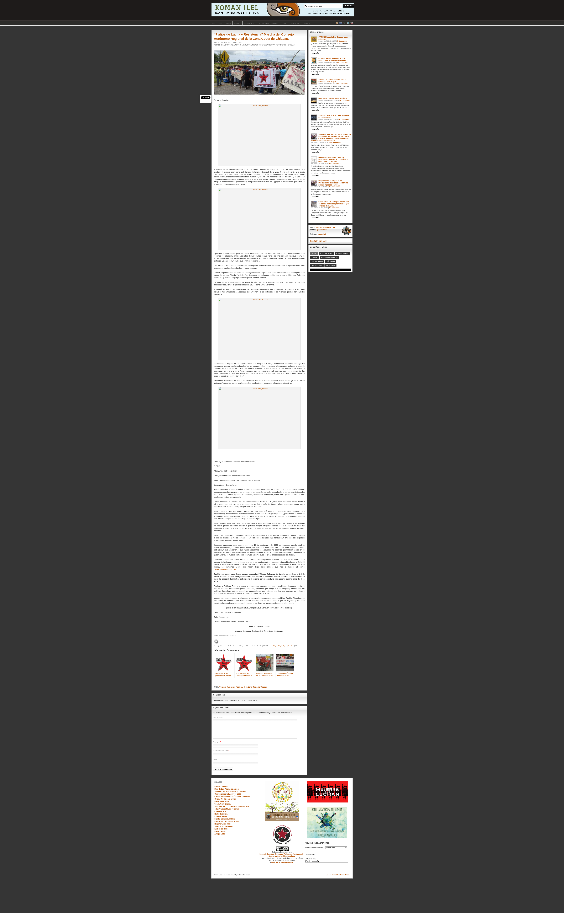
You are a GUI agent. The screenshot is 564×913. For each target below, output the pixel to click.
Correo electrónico (220, 751)
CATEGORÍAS (310, 859)
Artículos (228, 45)
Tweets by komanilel (318, 241)
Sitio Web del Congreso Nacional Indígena (231, 806)
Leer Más (315, 53)
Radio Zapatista (221, 814)
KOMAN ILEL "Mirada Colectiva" (283, 9)
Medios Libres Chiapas (268, 23)
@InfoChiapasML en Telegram (226, 809)
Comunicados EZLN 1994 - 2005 (227, 794)
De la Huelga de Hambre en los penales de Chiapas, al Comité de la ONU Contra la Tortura (333, 159)
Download (291, 646)
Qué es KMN (217, 23)
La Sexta (306, 23)
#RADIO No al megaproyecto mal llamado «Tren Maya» (332, 81)
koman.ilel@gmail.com (325, 227)
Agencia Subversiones (223, 826)
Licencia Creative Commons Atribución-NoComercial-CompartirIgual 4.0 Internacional (282, 855)
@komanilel (322, 230)
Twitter (347, 23)
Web (215, 760)
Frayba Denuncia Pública (224, 819)
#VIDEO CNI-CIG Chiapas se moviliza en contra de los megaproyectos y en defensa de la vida (333, 204)
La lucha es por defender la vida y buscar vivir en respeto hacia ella (332, 59)
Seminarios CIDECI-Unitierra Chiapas (230, 791)
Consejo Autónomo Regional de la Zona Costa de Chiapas (243, 687)
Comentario (218, 717)
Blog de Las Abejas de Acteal (226, 789)
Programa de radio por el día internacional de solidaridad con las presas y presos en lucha (333, 183)
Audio (236, 23)
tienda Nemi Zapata (222, 804)
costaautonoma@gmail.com (225, 569)
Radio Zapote (219, 831)
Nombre (216, 742)
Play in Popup (282, 646)
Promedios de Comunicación (226, 821)
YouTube (351, 23)
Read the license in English (282, 862)
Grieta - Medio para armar (225, 799)
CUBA (284, 23)
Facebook (340, 23)
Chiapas (243, 45)
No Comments (342, 62)
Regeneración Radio (222, 824)
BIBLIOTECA (294, 23)
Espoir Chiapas (220, 816)
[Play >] (216, 641)
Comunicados (253, 45)
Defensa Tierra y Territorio (273, 45)
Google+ (344, 23)
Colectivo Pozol (220, 811)
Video (228, 23)
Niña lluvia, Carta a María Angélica (332, 98)
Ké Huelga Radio (221, 829)
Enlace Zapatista (221, 786)
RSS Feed (336, 23)
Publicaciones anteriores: (315, 848)
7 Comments (342, 41)
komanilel (322, 234)
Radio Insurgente (221, 801)
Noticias (290, 45)
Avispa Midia (219, 834)
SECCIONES (248, 23)
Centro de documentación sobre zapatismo (232, 796)
